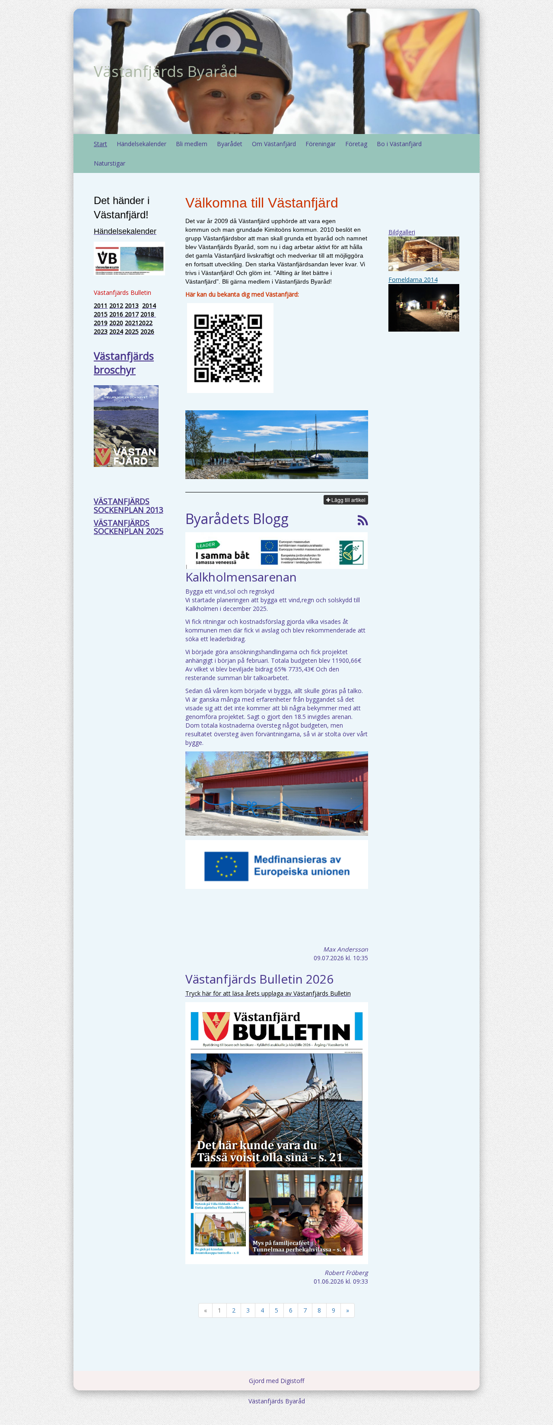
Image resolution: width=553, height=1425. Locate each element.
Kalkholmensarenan (241, 577)
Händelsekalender (141, 144)
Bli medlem (191, 144)
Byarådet (229, 144)
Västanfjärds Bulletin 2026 (259, 979)
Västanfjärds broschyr (124, 362)
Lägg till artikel (347, 499)
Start (100, 144)
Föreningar (320, 144)
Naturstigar (109, 163)
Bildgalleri (401, 232)
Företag (356, 144)
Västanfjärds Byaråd (166, 71)
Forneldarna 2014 (413, 279)
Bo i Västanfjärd (399, 144)
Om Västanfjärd (274, 144)
